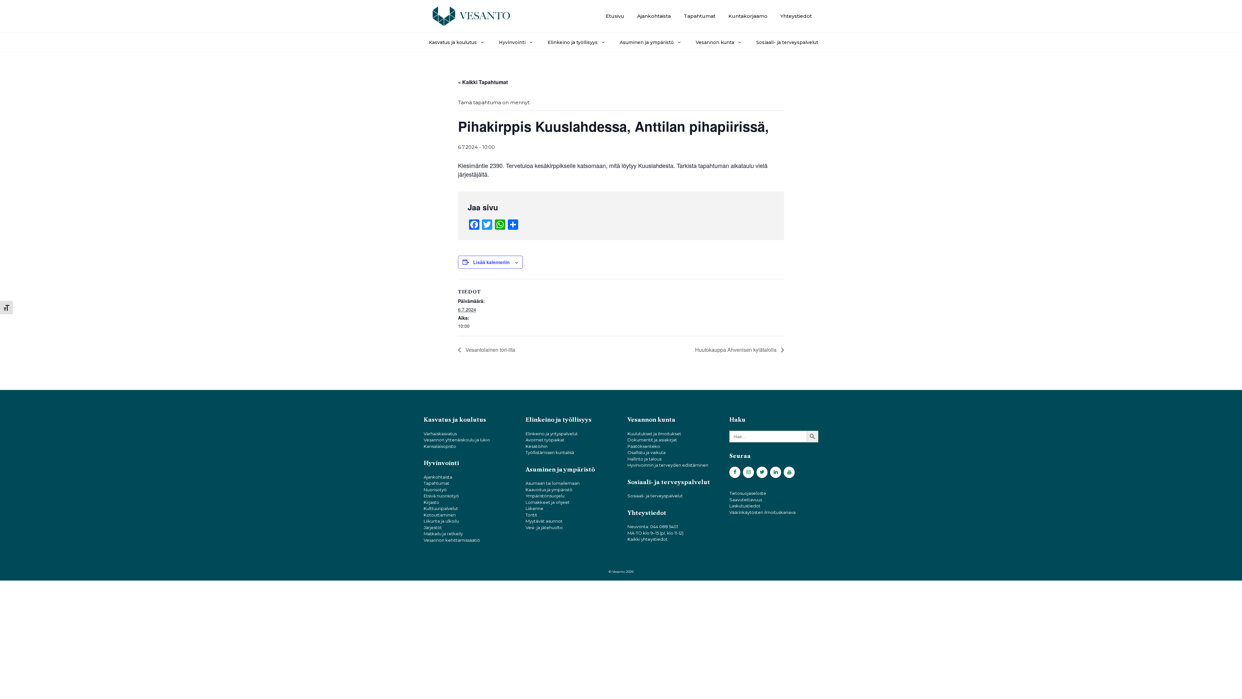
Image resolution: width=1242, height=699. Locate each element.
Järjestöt (433, 527)
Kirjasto (431, 502)
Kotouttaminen (440, 514)
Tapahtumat (699, 16)
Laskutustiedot (744, 505)
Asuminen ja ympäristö (647, 42)
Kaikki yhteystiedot (647, 539)
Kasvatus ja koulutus (453, 42)
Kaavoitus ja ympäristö (549, 489)
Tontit (531, 514)
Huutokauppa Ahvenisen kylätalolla (736, 349)
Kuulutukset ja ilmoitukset (654, 433)
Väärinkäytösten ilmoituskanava (762, 512)
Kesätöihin (537, 446)
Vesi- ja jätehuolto (544, 527)
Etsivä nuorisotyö (441, 495)
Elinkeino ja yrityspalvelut (552, 433)
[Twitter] (762, 472)
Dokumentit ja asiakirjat (652, 439)
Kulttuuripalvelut (441, 508)
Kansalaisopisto (440, 446)
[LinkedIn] (775, 472)
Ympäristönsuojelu (545, 495)
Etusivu (615, 16)
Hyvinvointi (512, 42)
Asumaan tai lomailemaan (553, 483)
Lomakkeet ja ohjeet (548, 502)
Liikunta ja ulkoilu (441, 521)
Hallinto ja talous (644, 458)
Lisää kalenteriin (491, 262)
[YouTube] (789, 472)
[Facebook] (734, 472)
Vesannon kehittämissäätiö (452, 540)
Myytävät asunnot (544, 521)
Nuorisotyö (435, 489)
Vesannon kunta (715, 42)
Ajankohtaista (654, 16)
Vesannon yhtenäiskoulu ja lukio (457, 439)
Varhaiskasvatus (440, 433)
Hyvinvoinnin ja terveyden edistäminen (667, 465)
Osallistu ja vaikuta (646, 452)
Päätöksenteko (643, 446)
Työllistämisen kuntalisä (550, 452)
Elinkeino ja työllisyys (573, 42)
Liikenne (534, 508)
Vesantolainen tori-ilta (489, 349)
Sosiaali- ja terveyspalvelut (787, 42)
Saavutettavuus (745, 499)
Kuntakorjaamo (748, 16)
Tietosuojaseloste (747, 493)
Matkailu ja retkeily (443, 533)
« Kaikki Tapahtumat (483, 82)
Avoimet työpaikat (545, 439)
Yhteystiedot (796, 16)
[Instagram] (748, 472)
